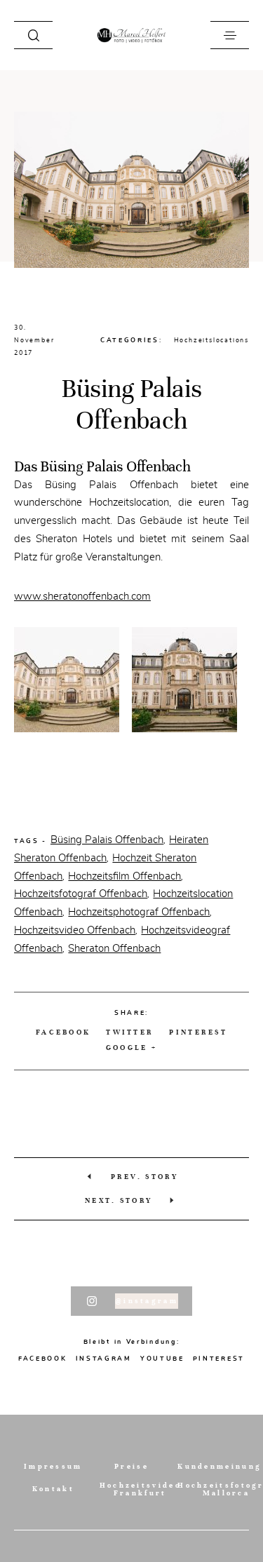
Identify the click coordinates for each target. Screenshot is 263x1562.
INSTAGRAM (104, 1358)
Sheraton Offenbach (114, 948)
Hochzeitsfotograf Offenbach (80, 894)
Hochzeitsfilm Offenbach (124, 876)
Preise (131, 1466)
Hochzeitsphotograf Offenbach (139, 912)
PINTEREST (219, 1358)
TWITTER (130, 1032)
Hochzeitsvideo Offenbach (74, 930)
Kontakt (53, 1489)
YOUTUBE (162, 1358)
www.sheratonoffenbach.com (82, 596)
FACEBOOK (63, 1032)
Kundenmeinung (219, 1466)
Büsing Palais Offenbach (106, 840)
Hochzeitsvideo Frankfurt (140, 1489)
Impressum (53, 1466)
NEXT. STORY (118, 1200)
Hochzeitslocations (211, 340)
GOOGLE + (131, 1047)
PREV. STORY (144, 1176)
